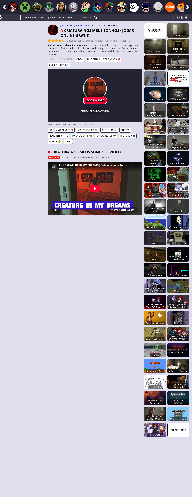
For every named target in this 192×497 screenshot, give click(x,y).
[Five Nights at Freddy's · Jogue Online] (37, 7)
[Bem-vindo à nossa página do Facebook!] (187, 19)
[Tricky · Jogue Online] (110, 7)
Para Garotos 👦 (106, 135)
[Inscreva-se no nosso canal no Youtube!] (176, 19)
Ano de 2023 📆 (64, 130)
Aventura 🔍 (109, 130)
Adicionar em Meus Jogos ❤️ (103, 59)
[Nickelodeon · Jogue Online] (170, 7)
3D (50, 130)
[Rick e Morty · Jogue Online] (73, 7)
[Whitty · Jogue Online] (97, 7)
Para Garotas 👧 (82, 135)
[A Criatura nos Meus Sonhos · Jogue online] (95, 88)
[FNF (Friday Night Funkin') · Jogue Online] (13, 7)
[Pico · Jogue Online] (85, 7)
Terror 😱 (55, 141)
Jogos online (56, 17)
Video (79, 59)
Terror (89, 25)
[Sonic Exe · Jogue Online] (146, 7)
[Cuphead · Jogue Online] (122, 7)
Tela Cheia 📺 (127, 135)
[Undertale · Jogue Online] (134, 7)
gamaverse (65, 25)
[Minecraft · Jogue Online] (25, 7)
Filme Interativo (58, 135)
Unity (68, 141)
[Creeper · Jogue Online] (49, 7)
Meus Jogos (73, 17)
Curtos (125, 130)
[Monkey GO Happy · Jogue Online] (182, 7)
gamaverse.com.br (33, 17)
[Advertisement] (24, 67)
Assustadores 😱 (87, 130)
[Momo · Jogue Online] (61, 7)
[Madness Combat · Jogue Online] (158, 7)
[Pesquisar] (96, 17)
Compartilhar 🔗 (59, 64)
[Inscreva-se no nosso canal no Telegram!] (181, 19)
